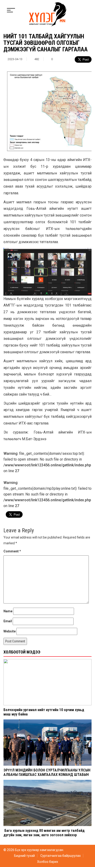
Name (7, 611)
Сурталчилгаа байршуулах (60, 856)
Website (9, 631)
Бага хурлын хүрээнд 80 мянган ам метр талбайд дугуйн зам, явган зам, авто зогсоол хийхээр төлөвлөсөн (44, 835)
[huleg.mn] (47, 14)
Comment (12, 551)
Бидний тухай (24, 856)
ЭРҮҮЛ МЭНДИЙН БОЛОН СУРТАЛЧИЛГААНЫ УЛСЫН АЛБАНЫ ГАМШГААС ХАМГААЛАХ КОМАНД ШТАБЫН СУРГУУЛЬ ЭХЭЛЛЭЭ (46, 774)
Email (7, 621)
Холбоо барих (47, 862)
